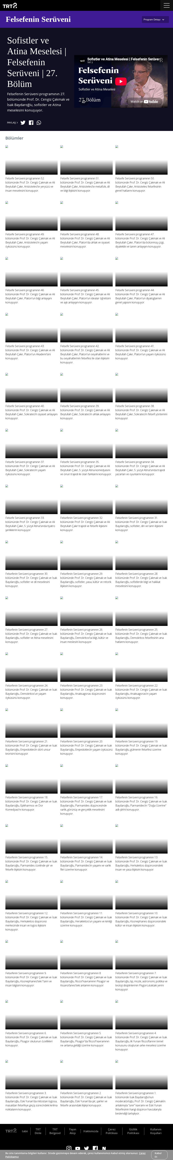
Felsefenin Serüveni (38, 19)
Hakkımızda (90, 1131)
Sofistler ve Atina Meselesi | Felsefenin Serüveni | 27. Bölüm (36, 62)
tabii (25, 1131)
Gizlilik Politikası (133, 1131)
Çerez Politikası (112, 1131)
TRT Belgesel (55, 1131)
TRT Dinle (38, 1131)
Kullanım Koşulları (156, 1131)
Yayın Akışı (72, 1131)
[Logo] (10, 1131)
